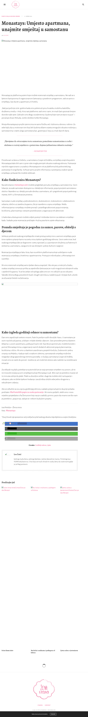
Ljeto (49, 445)
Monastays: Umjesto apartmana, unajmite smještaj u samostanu (36, 26)
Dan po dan (5, 16)
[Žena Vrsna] (16, 5)
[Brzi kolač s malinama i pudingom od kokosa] (44, 567)
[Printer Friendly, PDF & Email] (8, 423)
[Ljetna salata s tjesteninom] (73, 567)
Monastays (10, 411)
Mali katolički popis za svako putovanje (27, 392)
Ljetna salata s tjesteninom (69, 651)
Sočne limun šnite (7, 651)
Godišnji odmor (41, 445)
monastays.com (21, 185)
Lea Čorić (6, 35)
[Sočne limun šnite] (15, 567)
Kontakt (48, 705)
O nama (40, 705)
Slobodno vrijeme (14, 16)
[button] (22, 423)
